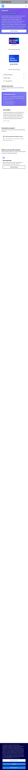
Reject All (14, 764)
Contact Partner (14, 31)
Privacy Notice (17, 757)
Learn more (5, 120)
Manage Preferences (14, 760)
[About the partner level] (19, 69)
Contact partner (9, 103)
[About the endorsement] (19, 49)
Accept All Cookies (14, 767)
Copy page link (8, 81)
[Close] (25, 6)
